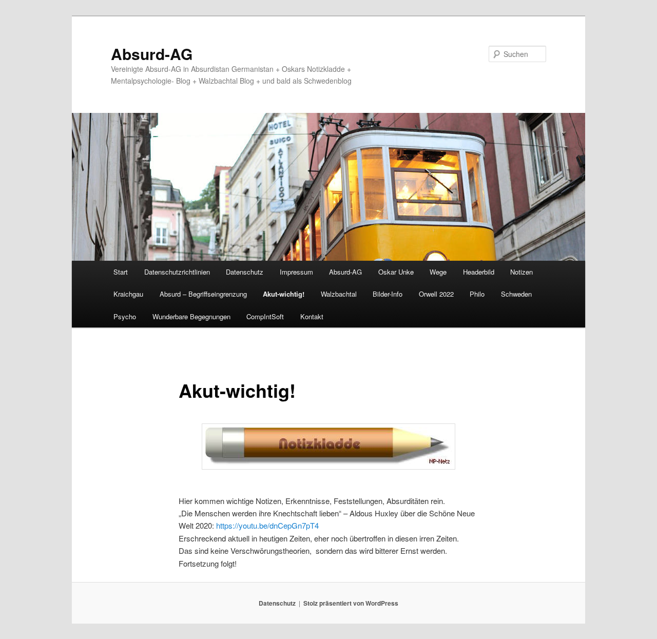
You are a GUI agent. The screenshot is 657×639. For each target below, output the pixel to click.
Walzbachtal (339, 294)
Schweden (516, 294)
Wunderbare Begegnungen (191, 316)
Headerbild (478, 272)
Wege (438, 272)
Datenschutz (244, 272)
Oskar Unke (396, 272)
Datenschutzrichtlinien (177, 272)
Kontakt (311, 316)
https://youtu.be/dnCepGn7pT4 (267, 525)
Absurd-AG (151, 54)
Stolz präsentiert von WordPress (350, 603)
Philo (477, 294)
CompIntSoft (265, 316)
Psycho (124, 316)
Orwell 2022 (436, 294)
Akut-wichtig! (283, 294)
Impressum (296, 272)
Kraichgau (128, 294)
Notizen (521, 272)
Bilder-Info (387, 294)
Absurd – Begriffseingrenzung (203, 294)
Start (120, 272)
